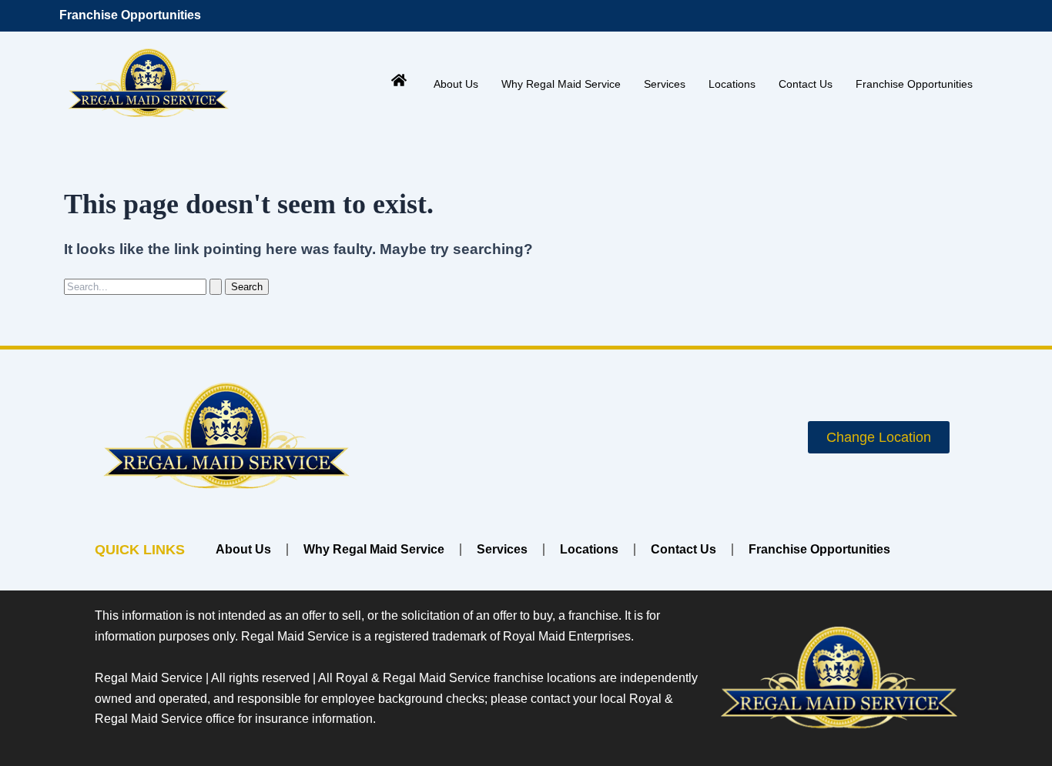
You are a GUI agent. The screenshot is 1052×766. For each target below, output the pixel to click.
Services (664, 84)
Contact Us (806, 84)
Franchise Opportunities (130, 15)
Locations (732, 84)
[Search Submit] (215, 287)
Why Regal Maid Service (561, 84)
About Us (456, 84)
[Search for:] (144, 286)
